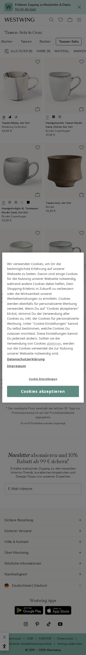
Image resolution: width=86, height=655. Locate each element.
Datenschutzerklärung (26, 359)
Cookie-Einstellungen (43, 379)
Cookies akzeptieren (43, 391)
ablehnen (54, 343)
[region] (43, 327)
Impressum (16, 366)
